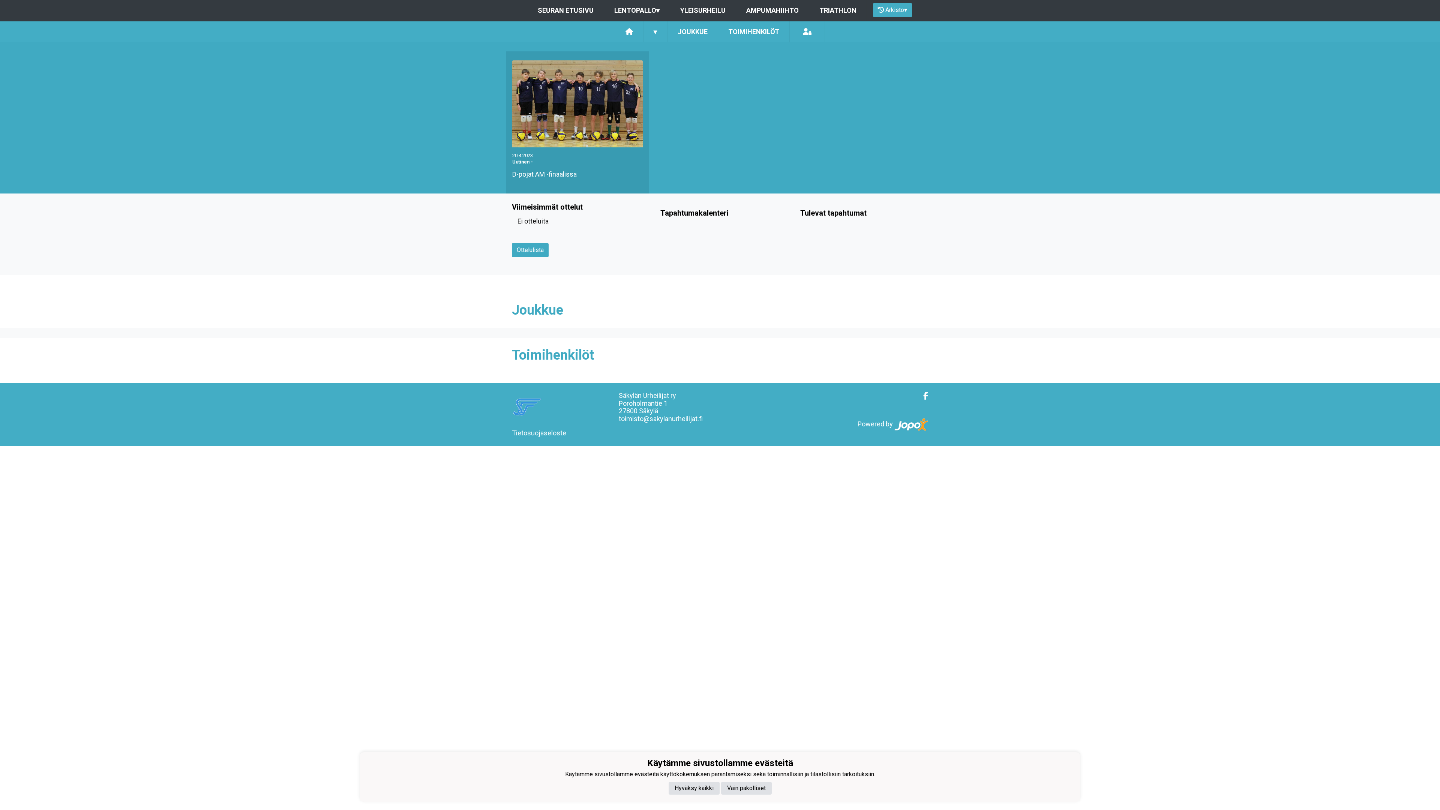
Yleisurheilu (703, 10)
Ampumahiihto (772, 10)
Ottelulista (530, 250)
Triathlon (837, 10)
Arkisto (896, 10)
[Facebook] (922, 396)
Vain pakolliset (746, 788)
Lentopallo (637, 10)
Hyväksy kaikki (694, 788)
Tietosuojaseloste (539, 433)
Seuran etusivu (566, 10)
